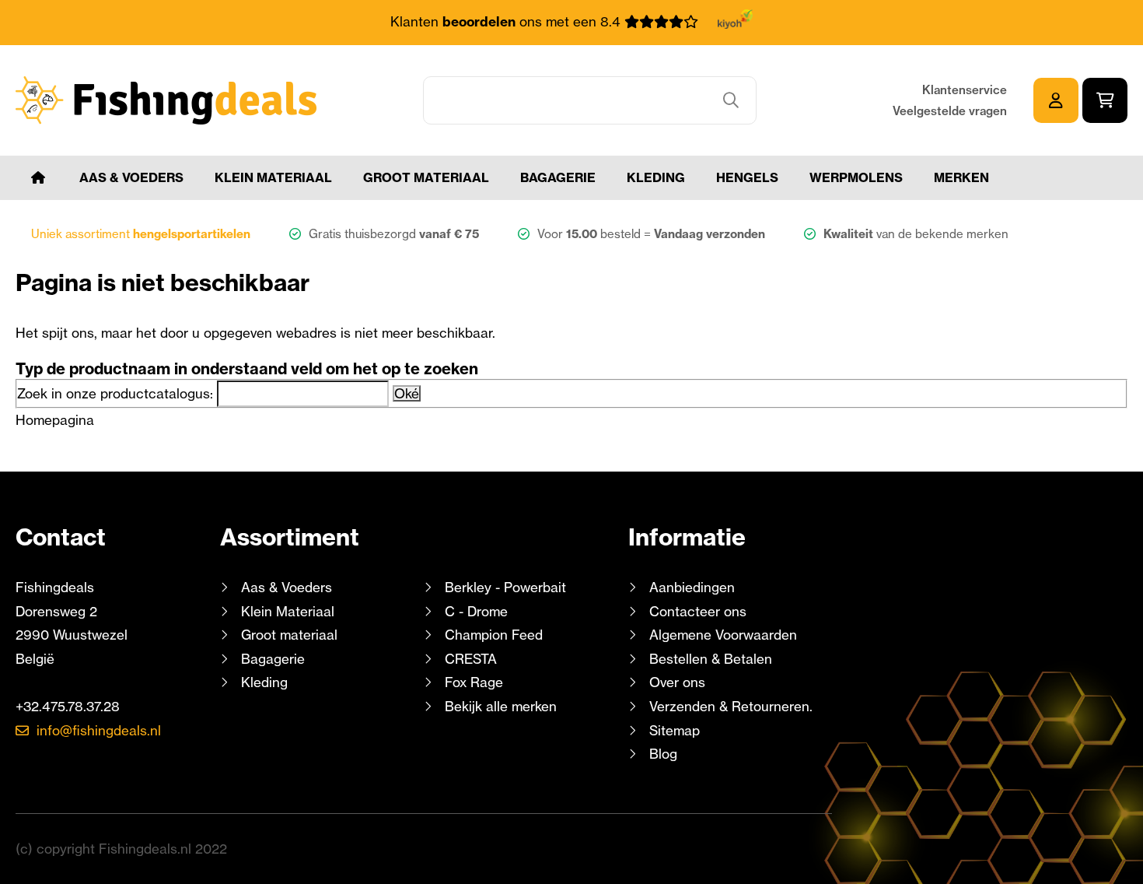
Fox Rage (474, 682)
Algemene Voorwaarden (723, 634)
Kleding (656, 177)
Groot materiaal (426, 177)
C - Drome (476, 611)
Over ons (677, 682)
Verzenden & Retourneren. (731, 706)
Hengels (747, 177)
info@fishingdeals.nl (99, 730)
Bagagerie (558, 177)
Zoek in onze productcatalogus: (115, 393)
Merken (961, 177)
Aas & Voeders (131, 177)
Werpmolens (856, 177)
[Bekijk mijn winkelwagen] (1104, 100)
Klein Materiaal (273, 177)
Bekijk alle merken (501, 706)
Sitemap (674, 730)
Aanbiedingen (692, 587)
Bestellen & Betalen (710, 659)
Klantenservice (964, 89)
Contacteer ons (697, 611)
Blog (661, 753)
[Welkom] (38, 178)
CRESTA (471, 659)
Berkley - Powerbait (505, 587)
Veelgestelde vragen (950, 110)
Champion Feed (494, 634)
